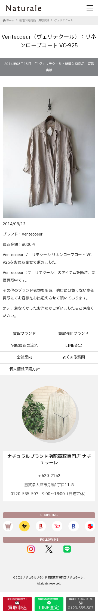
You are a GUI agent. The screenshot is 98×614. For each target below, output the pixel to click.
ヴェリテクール (50, 63)
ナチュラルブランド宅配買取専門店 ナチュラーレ (53, 578)
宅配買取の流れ (24, 345)
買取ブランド (24, 334)
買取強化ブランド (73, 334)
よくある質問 (73, 357)
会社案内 (24, 357)
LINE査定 (73, 345)
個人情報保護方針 (24, 369)
